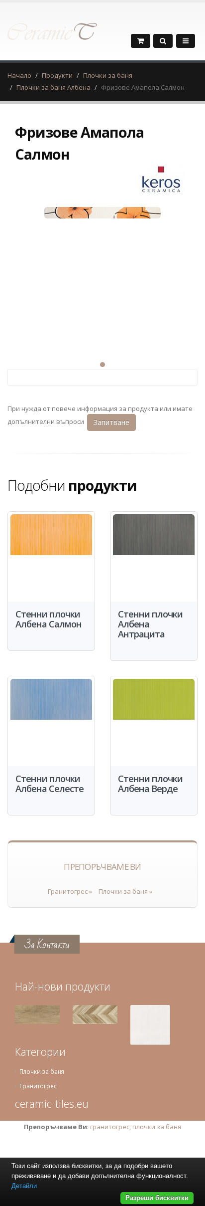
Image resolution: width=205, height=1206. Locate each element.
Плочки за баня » (125, 891)
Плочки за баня (107, 75)
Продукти (57, 75)
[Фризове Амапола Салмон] (102, 275)
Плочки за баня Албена (53, 87)
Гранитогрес (38, 1086)
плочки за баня (156, 1126)
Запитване (111, 422)
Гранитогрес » (70, 891)
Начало (19, 75)
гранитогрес (109, 1126)
